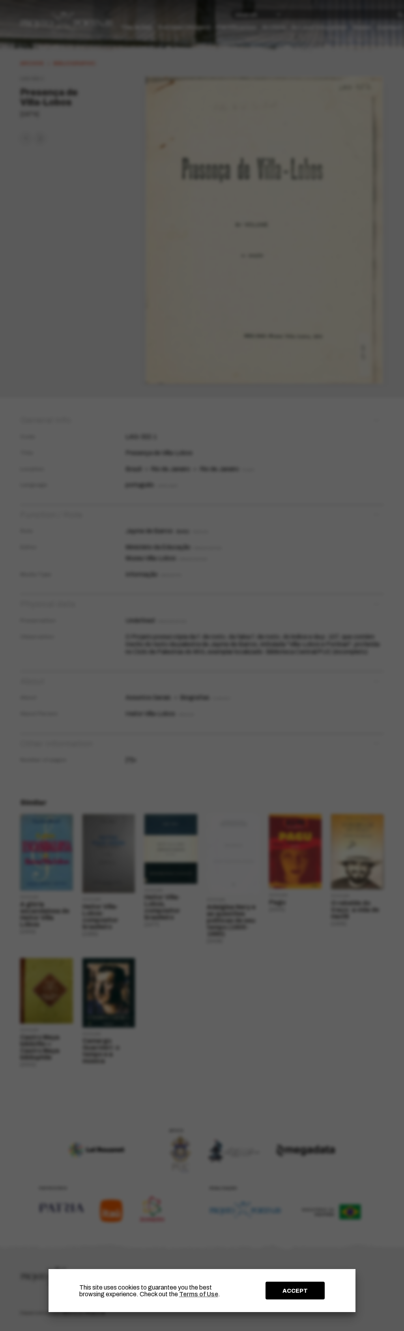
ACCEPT (295, 1291)
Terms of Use (198, 1294)
